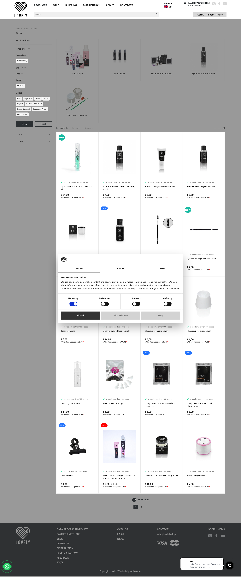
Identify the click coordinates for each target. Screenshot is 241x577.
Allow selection (120, 315)
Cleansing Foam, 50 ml (70, 403)
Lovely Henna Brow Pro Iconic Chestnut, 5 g (200, 404)
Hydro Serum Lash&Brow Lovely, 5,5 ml (76, 187)
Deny (160, 315)
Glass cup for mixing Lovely (156, 331)
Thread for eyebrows (196, 476)
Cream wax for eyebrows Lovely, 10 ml (161, 476)
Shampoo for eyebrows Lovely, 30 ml (160, 186)
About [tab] (162, 268)
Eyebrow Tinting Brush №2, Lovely (201, 259)
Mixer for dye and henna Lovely (116, 331)
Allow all (80, 315)
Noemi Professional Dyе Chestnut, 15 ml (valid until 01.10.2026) (119, 477)
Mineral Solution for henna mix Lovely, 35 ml (119, 187)
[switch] (105, 304)
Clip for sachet (67, 476)
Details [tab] (120, 268)
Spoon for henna (68, 331)
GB (170, 6)
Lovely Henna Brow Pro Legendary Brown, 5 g (160, 404)
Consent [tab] (79, 268)
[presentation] (59, 159)
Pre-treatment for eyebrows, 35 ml (201, 186)
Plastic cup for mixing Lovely (199, 331)
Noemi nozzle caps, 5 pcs (113, 403)
